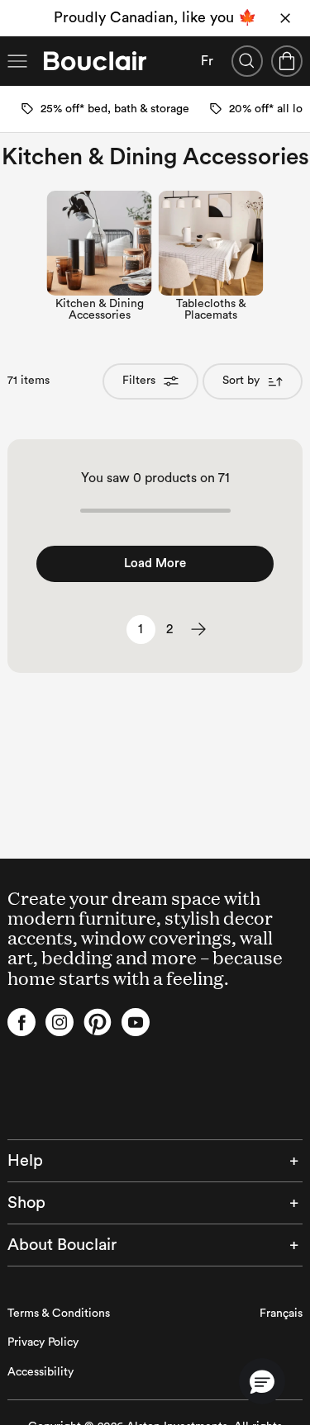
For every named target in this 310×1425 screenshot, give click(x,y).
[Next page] (198, 629)
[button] (262, 1381)
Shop (26, 1203)
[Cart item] (287, 61)
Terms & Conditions (58, 1313)
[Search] (247, 61)
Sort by (241, 380)
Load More (155, 563)
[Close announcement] (285, 18)
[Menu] (17, 61)
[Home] (95, 61)
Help (25, 1161)
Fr (207, 61)
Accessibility (40, 1372)
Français (281, 1313)
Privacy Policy (43, 1342)
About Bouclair (62, 1245)
